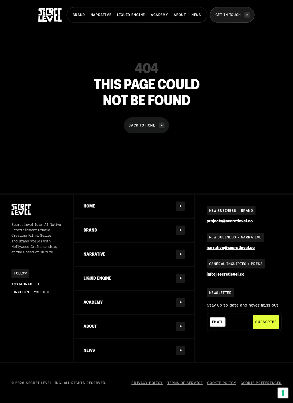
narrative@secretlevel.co (231, 247)
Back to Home (141, 125)
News (196, 15)
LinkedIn (20, 292)
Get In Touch (228, 15)
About (180, 15)
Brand (79, 15)
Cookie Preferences (261, 383)
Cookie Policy (221, 383)
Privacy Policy (147, 383)
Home (89, 206)
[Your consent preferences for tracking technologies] (283, 393)
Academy (159, 15)
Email (217, 322)
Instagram (22, 284)
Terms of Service (185, 383)
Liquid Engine (131, 15)
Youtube (42, 292)
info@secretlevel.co (225, 274)
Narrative (101, 15)
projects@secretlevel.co (230, 221)
